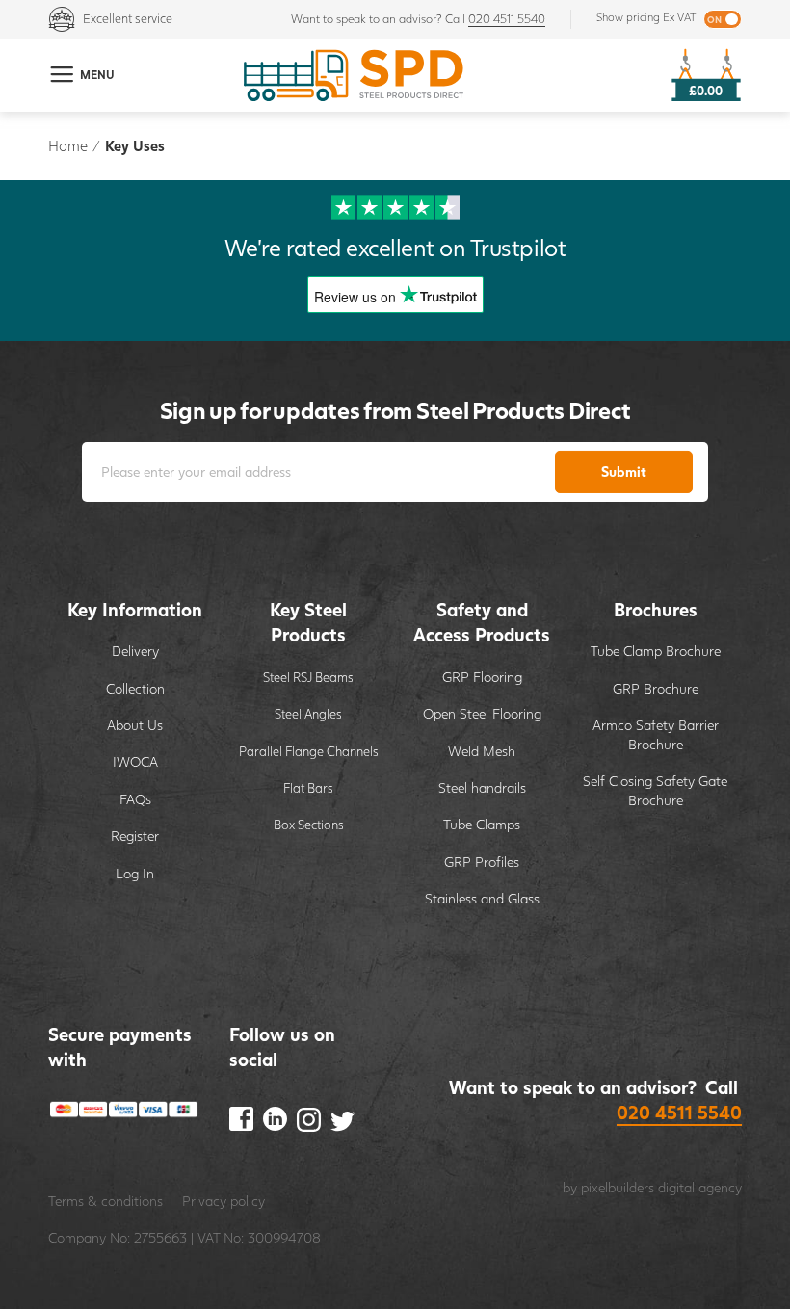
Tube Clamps (481, 824)
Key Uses (135, 145)
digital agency (700, 1187)
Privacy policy (223, 1200)
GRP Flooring (482, 676)
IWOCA (135, 761)
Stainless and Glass (482, 898)
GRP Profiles (481, 861)
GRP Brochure (655, 688)
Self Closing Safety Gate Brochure (655, 790)
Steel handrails (482, 787)
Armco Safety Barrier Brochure (655, 734)
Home (68, 145)
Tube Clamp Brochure (656, 650)
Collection (135, 688)
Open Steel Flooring (482, 713)
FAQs (135, 799)
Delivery (135, 650)
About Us (135, 725)
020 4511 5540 (506, 19)
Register (135, 835)
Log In (135, 873)
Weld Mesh (481, 751)
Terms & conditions (105, 1200)
